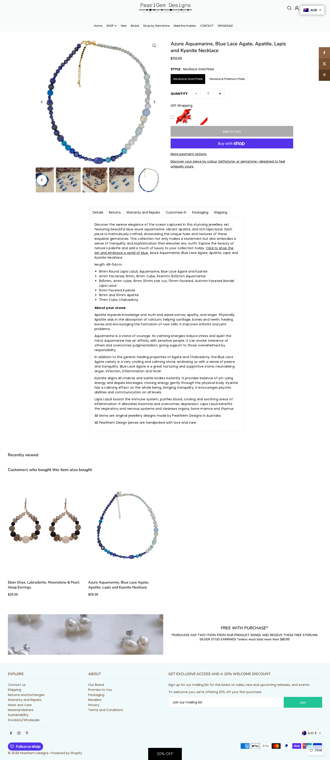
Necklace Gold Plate (188, 79)
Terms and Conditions (105, 710)
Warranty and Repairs (143, 212)
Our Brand (96, 685)
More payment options (189, 154)
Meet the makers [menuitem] (185, 26)
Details (98, 212)
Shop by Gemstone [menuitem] (156, 26)
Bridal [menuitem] (135, 26)
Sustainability (18, 715)
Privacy (93, 705)
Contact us (17, 685)
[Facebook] (11, 733)
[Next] (154, 102)
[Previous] (42, 102)
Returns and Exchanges (26, 695)
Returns (115, 212)
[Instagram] (18, 733)
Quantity (179, 93)
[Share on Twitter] (324, 64)
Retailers (94, 700)
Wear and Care (20, 705)
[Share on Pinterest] (324, 75)
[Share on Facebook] (324, 52)
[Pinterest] (27, 733)
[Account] (297, 8)
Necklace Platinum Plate (227, 79)
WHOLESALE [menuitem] (225, 26)
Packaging (200, 212)
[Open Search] (289, 8)
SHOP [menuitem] (109, 26)
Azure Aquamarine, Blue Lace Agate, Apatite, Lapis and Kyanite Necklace (118, 585)
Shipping (220, 212)
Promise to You (100, 689)
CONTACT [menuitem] (206, 26)
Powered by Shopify (66, 753)
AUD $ (312, 733)
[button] (165, 754)
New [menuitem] (124, 26)
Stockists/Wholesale (24, 720)
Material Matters (20, 710)
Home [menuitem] (98, 26)
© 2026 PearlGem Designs (28, 753)
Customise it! (176, 212)
